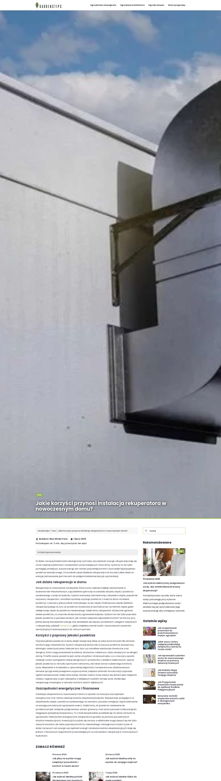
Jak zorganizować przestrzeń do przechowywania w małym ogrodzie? (168, 632)
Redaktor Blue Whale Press (53, 539)
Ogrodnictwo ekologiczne (103, 5)
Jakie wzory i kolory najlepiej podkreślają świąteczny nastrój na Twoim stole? (169, 646)
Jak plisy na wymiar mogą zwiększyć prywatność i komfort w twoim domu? (66, 762)
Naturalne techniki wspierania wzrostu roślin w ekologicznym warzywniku (171, 700)
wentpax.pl (65, 625)
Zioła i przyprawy (176, 5)
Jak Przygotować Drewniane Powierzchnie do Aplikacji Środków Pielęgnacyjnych (170, 686)
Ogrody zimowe (156, 5)
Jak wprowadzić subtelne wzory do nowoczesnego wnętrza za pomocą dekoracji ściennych (171, 659)
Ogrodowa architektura (132, 5)
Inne (39, 495)
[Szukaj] (146, 531)
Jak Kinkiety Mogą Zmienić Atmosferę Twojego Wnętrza (168, 672)
